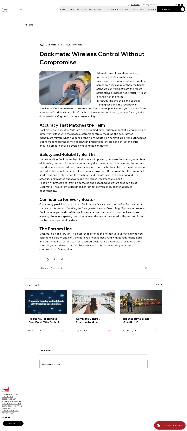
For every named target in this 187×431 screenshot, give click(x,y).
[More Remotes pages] (75, 9)
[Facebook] (179, 5)
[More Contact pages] (155, 9)
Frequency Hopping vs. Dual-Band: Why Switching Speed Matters (45, 320)
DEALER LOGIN (7, 397)
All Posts (29, 24)
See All (159, 284)
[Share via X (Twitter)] (48, 259)
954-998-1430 (135, 5)
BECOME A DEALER (9, 399)
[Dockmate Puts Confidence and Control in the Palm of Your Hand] (93, 302)
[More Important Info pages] (137, 9)
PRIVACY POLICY (8, 413)
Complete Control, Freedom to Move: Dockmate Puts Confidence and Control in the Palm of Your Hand (93, 320)
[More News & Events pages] (122, 9)
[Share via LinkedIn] (55, 259)
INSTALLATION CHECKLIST (12, 401)
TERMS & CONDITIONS (10, 411)
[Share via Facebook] (40, 259)
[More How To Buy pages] (104, 9)
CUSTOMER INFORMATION (12, 406)
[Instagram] (176, 5)
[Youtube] (182, 5)
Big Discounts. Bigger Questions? (136, 320)
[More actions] (146, 45)
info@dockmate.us (151, 5)
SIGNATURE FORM (8, 408)
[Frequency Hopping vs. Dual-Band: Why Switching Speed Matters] (46, 302)
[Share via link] (62, 259)
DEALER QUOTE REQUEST (11, 404)
